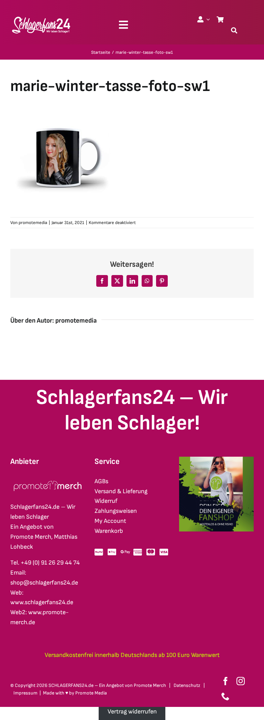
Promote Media (91, 693)
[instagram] (240, 681)
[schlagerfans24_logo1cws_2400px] (41, 15)
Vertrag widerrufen (132, 711)
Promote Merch (150, 685)
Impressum (25, 693)
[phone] (225, 696)
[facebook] (225, 681)
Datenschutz (187, 685)
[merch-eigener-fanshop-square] (216, 459)
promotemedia (33, 222)
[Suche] (234, 30)
